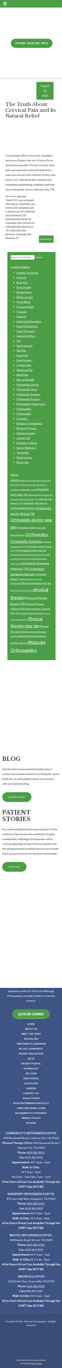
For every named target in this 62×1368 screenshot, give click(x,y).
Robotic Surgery (26, 433)
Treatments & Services (31, 1043)
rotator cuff (23, 438)
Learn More (16, 796)
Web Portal (31, 1078)
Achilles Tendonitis (27, 272)
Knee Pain (22, 355)
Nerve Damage (25, 379)
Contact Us (31, 1093)
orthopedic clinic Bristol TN (18, 219)
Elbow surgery (24, 297)
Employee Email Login (31, 1108)
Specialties (31, 1038)
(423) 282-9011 (35, 1152)
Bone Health (23, 287)
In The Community (31, 1048)
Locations (31, 1083)
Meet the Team (31, 1033)
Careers (31, 1088)
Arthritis (21, 277)
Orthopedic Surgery (28, 399)
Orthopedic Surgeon (28, 394)
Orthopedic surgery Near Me (30, 579)
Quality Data (31, 1098)
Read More (46, 239)
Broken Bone (24, 292)
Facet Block (23, 302)
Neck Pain (22, 375)
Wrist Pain (22, 462)
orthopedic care (27, 489)
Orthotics (22, 418)
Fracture (21, 311)
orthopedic (14, 490)
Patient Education (31, 1053)
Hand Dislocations (27, 326)
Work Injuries (24, 457)
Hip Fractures (24, 345)
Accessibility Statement (31, 1113)
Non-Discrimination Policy (31, 1103)
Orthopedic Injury (26, 389)
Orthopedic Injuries (25, 527)
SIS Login (31, 1073)
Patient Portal (31, 1063)
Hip (18, 340)
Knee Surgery (24, 360)
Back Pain (21, 196)
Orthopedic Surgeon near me (32, 550)
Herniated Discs (26, 336)
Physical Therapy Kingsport (31, 613)
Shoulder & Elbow (26, 443)
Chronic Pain (34, 480)
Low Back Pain (41, 485)
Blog (31, 1058)
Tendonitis (22, 452)
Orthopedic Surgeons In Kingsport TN (25, 555)
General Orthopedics (28, 321)
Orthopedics (23, 409)
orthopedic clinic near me (35, 503)
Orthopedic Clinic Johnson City (20, 222)
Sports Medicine (26, 447)
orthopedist (15, 583)
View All (14, 866)
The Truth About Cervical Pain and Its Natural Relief (30, 110)
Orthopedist (23, 413)
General (21, 316)
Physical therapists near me (21, 590)
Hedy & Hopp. (36, 1363)
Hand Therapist (25, 331)
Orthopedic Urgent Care (30, 404)
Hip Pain (21, 350)
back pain (24, 480)
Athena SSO (31, 1068)
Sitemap (31, 1122)
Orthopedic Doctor (27, 384)
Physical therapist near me (36, 583)
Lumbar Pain (23, 365)
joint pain (24, 485)
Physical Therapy (26, 428)
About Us (31, 1028)
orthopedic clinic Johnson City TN (23, 499)
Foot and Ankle (25, 307)
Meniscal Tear (24, 370)
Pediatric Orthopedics (29, 423)
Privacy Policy (31, 1117)
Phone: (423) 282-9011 (31, 43)
